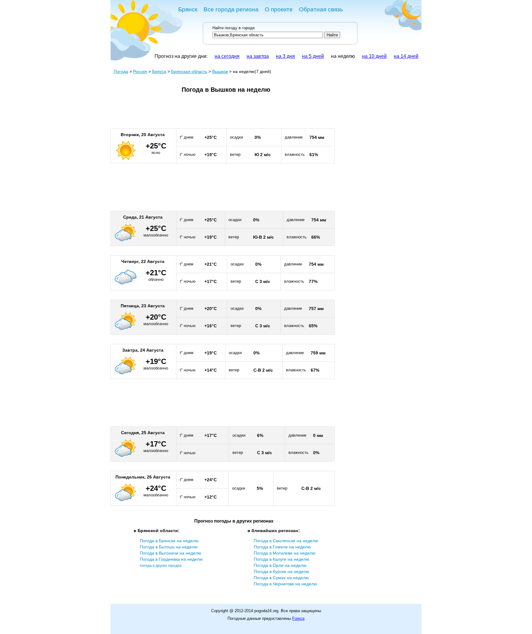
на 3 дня (285, 56)
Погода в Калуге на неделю (281, 559)
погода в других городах (161, 565)
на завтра (258, 56)
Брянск (187, 9)
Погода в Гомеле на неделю (282, 546)
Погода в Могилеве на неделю (285, 553)
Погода (121, 71)
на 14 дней (406, 56)
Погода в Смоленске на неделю (286, 540)
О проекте (279, 9)
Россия (140, 71)
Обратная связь (321, 9)
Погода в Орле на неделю (280, 565)
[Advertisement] (223, 113)
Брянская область (189, 71)
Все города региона (231, 9)
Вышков (220, 71)
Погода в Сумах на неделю (281, 577)
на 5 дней (313, 56)
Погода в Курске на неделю (281, 571)
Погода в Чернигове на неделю (285, 583)
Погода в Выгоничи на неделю (170, 553)
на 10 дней (374, 56)
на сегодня (227, 56)
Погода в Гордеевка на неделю (171, 559)
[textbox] (267, 35)
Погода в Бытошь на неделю (169, 546)
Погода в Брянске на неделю (169, 540)
